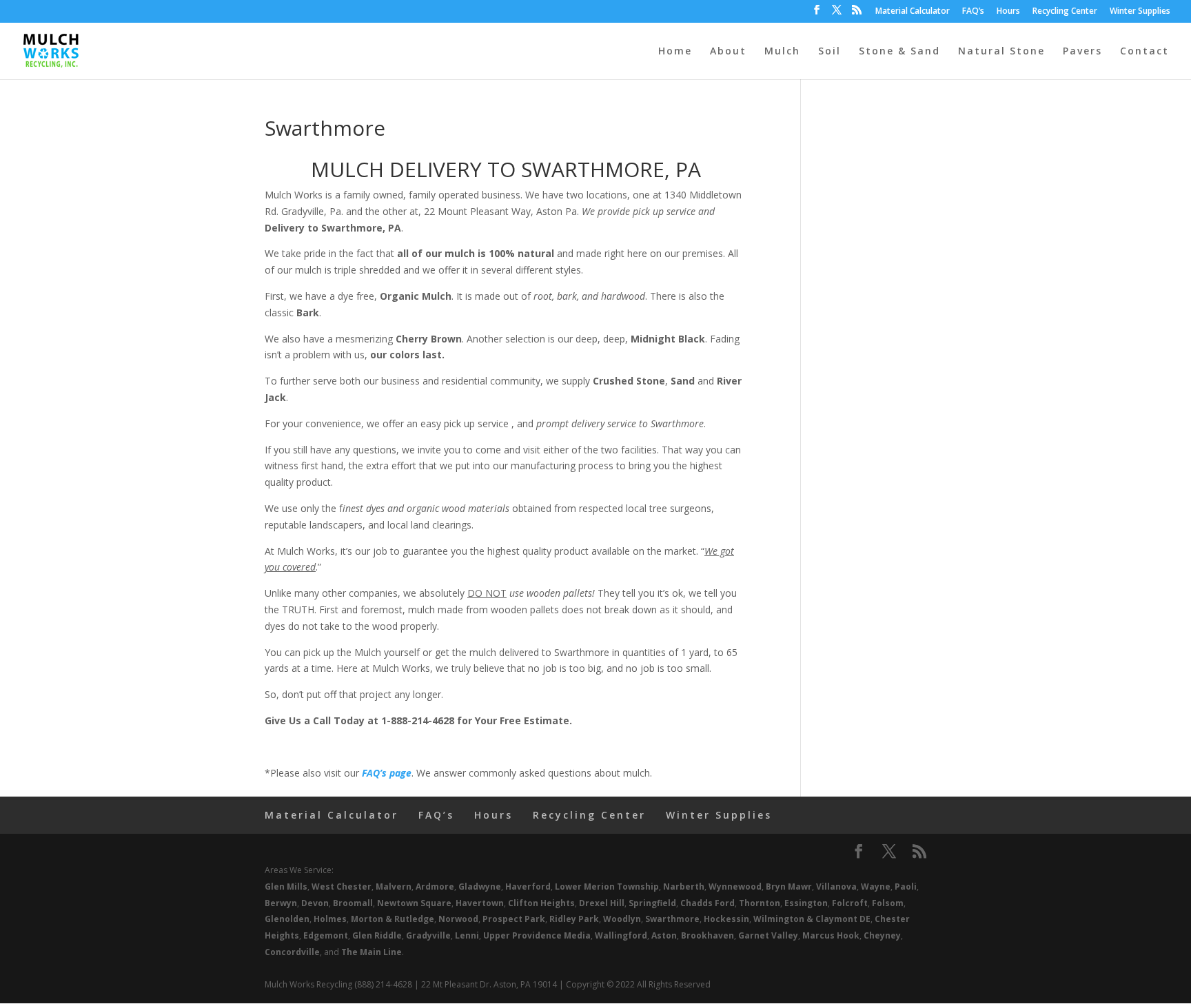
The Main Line (371, 952)
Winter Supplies (1140, 12)
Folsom (888, 903)
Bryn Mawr (789, 886)
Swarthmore (672, 919)
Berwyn (281, 903)
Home (675, 51)
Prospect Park (513, 919)
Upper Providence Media (537, 935)
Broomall (353, 903)
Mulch (782, 51)
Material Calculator (912, 12)
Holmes (330, 919)
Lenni (467, 935)
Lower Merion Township (607, 886)
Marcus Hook (830, 935)
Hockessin (726, 919)
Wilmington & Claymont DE (812, 919)
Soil (829, 51)
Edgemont (325, 935)
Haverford (528, 886)
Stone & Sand (899, 51)
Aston (664, 935)
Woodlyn (622, 919)
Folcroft (850, 903)
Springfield (652, 903)
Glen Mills (286, 886)
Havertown (480, 903)
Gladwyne (479, 886)
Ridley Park (574, 919)
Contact (1144, 51)
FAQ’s (973, 12)
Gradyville (428, 935)
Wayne (875, 886)
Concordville (292, 952)
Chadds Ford (707, 903)
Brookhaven (707, 935)
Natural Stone (1001, 51)
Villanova (836, 886)
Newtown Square (414, 903)
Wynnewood (735, 886)
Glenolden (287, 919)
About (728, 51)
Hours (1008, 12)
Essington (806, 903)
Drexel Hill (601, 903)
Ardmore (435, 886)
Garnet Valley (768, 935)
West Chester (341, 886)
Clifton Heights (541, 903)
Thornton (759, 903)
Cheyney (882, 935)
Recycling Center (1064, 12)
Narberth (683, 886)
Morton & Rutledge (392, 919)
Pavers (1082, 51)
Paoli (906, 886)
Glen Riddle (377, 935)
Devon (315, 903)
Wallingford (621, 935)
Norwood (458, 919)
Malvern (393, 886)
